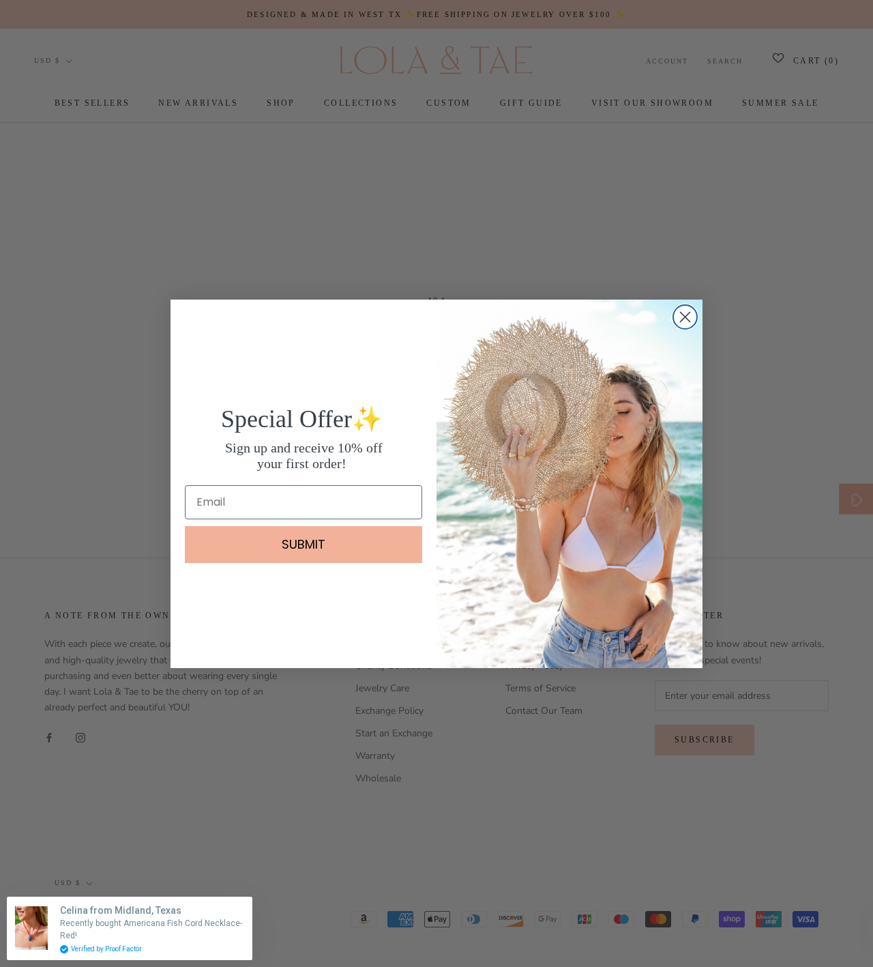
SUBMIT (303, 544)
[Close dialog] (685, 317)
